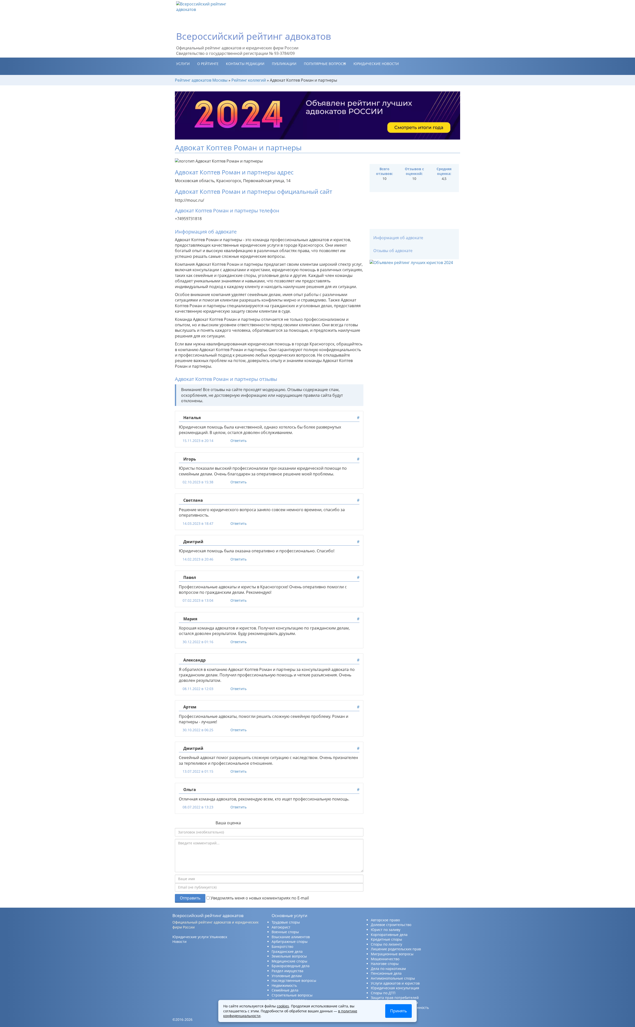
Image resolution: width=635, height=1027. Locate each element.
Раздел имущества (287, 970)
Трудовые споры (286, 922)
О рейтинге (208, 63)
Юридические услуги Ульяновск (199, 936)
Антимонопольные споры (393, 978)
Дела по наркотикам (388, 968)
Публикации (284, 63)
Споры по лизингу (386, 944)
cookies (283, 1006)
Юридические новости (376, 63)
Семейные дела (285, 990)
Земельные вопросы (289, 956)
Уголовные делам (287, 975)
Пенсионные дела (386, 973)
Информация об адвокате (398, 237)
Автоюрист (281, 927)
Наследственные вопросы (294, 980)
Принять (398, 1011)
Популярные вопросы (325, 63)
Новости (179, 941)
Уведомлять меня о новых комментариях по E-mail (259, 898)
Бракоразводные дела (291, 965)
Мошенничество (385, 959)
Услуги (183, 63)
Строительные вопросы (292, 995)
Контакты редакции (245, 63)
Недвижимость (284, 985)
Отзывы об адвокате (393, 250)
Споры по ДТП (383, 993)
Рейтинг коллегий (248, 80)
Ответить (238, 440)
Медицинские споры (289, 961)
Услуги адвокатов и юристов (395, 983)
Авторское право (385, 920)
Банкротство (282, 946)
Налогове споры (385, 963)
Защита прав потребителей (395, 997)
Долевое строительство (391, 924)
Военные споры (285, 931)
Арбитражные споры (290, 941)
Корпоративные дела (389, 934)
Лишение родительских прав (396, 949)
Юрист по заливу (385, 929)
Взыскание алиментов (291, 936)
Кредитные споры (386, 939)
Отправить (190, 898)
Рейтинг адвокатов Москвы (201, 80)
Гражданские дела (287, 951)
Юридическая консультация (395, 988)
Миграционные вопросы (392, 954)
